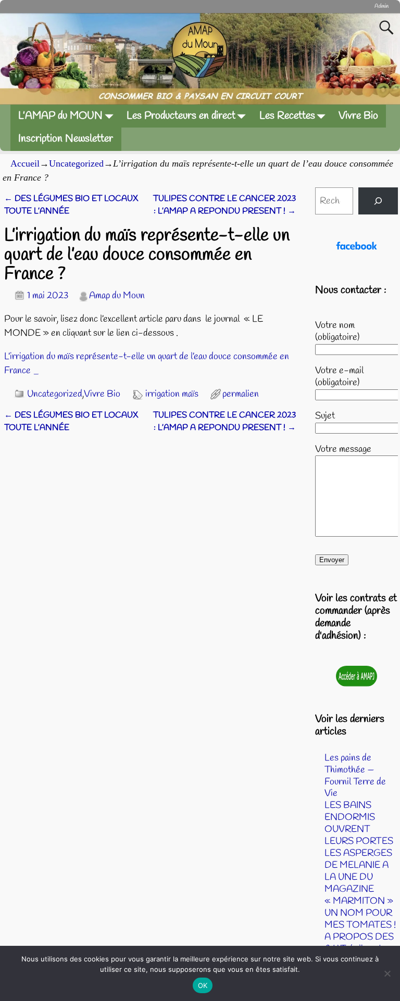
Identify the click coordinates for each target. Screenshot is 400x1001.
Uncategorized (76, 163)
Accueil (25, 163)
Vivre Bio (358, 116)
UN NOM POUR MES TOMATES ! (360, 919)
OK (203, 985)
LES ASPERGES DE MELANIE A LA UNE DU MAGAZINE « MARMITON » (358, 877)
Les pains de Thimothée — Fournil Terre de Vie (355, 776)
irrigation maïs (171, 394)
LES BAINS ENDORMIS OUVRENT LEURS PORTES (358, 823)
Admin (381, 6)
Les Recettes (287, 116)
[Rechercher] (378, 200)
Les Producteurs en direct (181, 116)
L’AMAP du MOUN (60, 116)
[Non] (387, 973)
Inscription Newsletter (65, 139)
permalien (240, 394)
